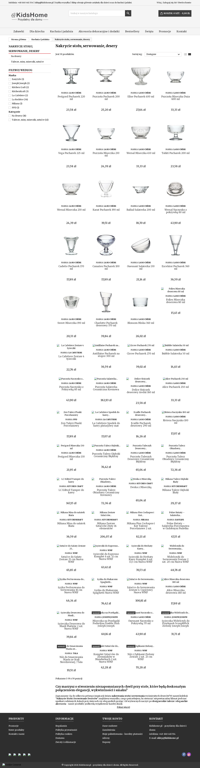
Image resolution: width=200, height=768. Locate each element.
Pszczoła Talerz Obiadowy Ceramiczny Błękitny (175, 459)
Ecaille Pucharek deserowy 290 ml (140, 424)
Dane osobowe (109, 726)
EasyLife (18, 79)
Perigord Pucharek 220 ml (71, 98)
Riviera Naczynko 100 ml (175, 421)
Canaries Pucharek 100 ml (106, 267)
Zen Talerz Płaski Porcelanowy (71, 424)
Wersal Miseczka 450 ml (141, 153)
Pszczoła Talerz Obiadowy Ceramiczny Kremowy (106, 492)
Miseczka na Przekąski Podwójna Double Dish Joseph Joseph (106, 623)
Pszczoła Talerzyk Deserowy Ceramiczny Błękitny (141, 459)
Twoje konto (112, 718)
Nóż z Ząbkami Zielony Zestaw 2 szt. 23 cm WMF (141, 657)
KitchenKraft (20, 91)
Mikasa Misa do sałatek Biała (71, 524)
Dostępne (163, 54)
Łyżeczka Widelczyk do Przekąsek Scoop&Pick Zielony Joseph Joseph (175, 623)
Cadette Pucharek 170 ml (71, 267)
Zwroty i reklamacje (65, 742)
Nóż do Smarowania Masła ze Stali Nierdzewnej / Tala (71, 660)
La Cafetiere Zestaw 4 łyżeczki (71, 357)
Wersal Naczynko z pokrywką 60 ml (176, 211)
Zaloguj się (168, 2)
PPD (15, 107)
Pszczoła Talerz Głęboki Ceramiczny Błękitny (106, 455)
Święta (149, 31)
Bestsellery (132, 31)
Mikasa (17, 103)
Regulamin (61, 726)
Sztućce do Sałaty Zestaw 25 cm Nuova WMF (71, 559)
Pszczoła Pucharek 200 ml (106, 98)
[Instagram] (189, 754)
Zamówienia (108, 730)
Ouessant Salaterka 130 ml (141, 267)
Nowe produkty (16, 730)
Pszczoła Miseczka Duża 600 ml (175, 98)
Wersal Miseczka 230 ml (71, 209)
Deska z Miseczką (140, 487)
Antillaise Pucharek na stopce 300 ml (106, 355)
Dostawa (59, 738)
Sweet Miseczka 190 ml (71, 322)
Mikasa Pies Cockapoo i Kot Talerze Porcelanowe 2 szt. (141, 526)
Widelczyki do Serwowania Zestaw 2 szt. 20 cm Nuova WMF (175, 559)
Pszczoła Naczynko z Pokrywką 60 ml (71, 388)
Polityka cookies (63, 734)
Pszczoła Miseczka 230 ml (106, 154)
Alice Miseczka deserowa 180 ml (176, 591)
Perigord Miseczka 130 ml (71, 458)
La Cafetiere (20, 95)
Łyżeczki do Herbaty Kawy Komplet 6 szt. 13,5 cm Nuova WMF (141, 559)
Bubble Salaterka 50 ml (175, 353)
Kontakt (182, 31)
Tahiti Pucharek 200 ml (176, 153)
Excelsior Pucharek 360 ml (175, 267)
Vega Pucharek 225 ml (71, 153)
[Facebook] (184, 754)
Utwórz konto (184, 2)
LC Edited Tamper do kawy (71, 491)
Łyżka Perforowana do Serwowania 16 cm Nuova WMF (71, 590)
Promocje (165, 31)
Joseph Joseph (21, 83)
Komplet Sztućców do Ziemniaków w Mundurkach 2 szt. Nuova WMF (106, 658)
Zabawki (18, 31)
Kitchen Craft (20, 87)
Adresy (106, 738)
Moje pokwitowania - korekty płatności (122, 734)
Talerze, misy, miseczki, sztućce (27, 61)
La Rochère (20, 99)
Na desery (16, 56)
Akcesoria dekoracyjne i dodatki (99, 31)
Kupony (106, 742)
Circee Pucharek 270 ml (141, 353)
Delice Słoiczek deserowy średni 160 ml (141, 391)
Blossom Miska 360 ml (141, 322)
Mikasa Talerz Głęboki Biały (175, 491)
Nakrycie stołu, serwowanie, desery (24, 49)
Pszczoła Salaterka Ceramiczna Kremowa (106, 388)
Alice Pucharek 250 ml (175, 386)
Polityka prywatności (66, 730)
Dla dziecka (37, 31)
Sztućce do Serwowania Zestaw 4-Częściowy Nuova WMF (141, 590)
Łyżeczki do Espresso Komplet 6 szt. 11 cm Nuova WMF (106, 557)
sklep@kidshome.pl (168, 738)
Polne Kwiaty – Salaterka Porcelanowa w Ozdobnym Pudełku (175, 526)
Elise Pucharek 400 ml (141, 96)
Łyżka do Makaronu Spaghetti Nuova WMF (106, 591)
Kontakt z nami (16, 734)
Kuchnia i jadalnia (61, 31)
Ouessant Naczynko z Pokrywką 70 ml (140, 622)
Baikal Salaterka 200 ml (141, 209)
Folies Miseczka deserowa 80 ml (175, 301)
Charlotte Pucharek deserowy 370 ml (106, 324)
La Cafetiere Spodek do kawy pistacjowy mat (106, 424)
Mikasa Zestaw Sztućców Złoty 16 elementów (106, 526)
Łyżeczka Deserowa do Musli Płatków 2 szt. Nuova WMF (71, 626)
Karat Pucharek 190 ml (106, 209)
